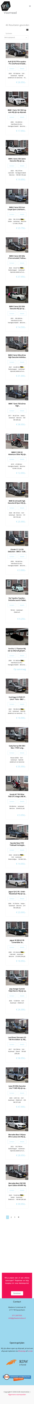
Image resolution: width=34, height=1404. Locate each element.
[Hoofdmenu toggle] (30, 6)
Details (22, 68)
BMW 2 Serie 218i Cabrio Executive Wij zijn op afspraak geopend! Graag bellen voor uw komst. (17, 160)
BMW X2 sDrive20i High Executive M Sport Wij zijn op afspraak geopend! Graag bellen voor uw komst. (17, 502)
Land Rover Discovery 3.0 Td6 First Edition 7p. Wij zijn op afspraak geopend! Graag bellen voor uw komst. (17, 1038)
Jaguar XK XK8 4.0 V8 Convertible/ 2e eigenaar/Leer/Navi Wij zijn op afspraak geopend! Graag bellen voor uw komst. (17, 941)
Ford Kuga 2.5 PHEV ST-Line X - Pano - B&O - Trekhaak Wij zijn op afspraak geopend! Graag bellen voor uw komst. (17, 698)
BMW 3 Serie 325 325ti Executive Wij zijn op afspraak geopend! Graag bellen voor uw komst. (17, 307)
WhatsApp (22, 1351)
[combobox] (15, 37)
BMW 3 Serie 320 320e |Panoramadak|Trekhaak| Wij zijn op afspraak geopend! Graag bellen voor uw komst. (17, 257)
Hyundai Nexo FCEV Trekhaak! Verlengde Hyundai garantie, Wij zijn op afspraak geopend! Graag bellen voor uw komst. (17, 844)
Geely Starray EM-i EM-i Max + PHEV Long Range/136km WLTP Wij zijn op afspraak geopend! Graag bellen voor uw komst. (17, 747)
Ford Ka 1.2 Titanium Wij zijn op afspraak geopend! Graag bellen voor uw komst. (17, 650)
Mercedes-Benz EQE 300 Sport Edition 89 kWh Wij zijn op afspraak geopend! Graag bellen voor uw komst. (17, 1184)
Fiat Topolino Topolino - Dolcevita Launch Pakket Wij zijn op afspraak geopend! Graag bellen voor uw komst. (17, 599)
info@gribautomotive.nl (17, 1318)
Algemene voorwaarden (17, 1394)
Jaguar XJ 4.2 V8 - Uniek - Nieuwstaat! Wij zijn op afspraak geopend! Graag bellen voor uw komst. (17, 893)
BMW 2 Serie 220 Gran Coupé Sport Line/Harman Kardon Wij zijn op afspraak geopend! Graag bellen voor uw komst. (17, 208)
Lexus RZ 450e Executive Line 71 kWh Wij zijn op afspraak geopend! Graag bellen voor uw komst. (17, 1087)
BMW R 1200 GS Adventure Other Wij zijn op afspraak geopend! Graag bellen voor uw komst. (17, 453)
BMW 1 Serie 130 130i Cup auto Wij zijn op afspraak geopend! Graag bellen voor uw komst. (17, 111)
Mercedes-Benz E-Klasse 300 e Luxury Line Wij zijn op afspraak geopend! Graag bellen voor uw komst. (17, 1136)
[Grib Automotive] (6, 6)
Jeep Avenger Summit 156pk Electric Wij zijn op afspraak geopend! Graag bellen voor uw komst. (17, 990)
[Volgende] (15, 1217)
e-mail (30, 1351)
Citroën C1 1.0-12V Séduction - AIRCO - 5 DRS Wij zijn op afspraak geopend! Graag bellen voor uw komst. (17, 550)
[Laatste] (18, 1217)
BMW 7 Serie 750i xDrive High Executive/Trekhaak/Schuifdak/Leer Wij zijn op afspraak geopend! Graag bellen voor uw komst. (17, 405)
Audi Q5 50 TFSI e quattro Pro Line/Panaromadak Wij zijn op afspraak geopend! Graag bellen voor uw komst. (17, 63)
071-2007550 (17, 1315)
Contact (11, 68)
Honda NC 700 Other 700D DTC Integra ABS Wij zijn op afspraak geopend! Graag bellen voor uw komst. (17, 795)
